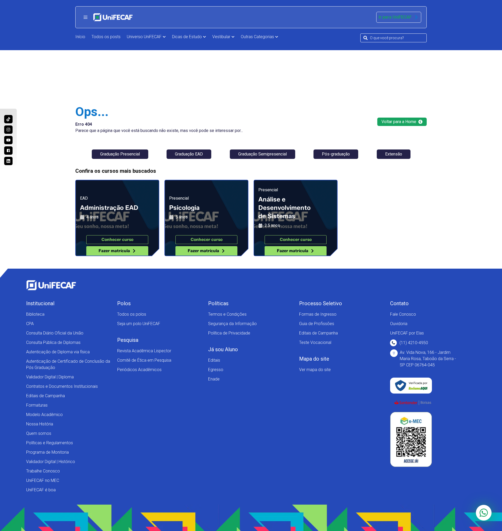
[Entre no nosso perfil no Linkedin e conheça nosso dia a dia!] (8, 161)
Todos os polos (131, 314)
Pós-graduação (336, 154)
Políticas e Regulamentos (49, 442)
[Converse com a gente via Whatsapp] (484, 513)
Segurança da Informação (232, 323)
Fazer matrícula (114, 250)
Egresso (215, 369)
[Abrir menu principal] (85, 17)
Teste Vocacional (315, 342)
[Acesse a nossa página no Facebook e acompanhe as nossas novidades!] (8, 150)
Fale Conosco (403, 314)
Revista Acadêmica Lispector (144, 350)
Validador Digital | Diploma (50, 376)
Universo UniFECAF (144, 36)
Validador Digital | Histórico (50, 461)
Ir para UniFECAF (395, 17)
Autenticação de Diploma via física (58, 351)
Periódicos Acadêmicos (139, 369)
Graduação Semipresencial (262, 154)
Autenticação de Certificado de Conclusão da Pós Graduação (68, 364)
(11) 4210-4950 (414, 342)
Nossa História (39, 424)
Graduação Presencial (120, 154)
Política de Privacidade (229, 333)
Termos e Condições (227, 314)
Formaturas (37, 405)
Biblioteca (35, 314)
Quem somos (38, 433)
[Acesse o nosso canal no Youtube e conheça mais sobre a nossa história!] (8, 140)
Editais (214, 360)
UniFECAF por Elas (407, 333)
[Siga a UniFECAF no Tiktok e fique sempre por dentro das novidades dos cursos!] (8, 119)
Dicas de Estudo (187, 36)
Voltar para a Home (398, 121)
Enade (214, 379)
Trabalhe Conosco (43, 471)
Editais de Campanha (45, 395)
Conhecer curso (117, 239)
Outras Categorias (257, 36)
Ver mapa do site (315, 369)
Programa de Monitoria (47, 452)
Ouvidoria (398, 323)
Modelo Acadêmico (44, 414)
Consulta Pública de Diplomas (53, 342)
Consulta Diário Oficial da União (54, 333)
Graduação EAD (189, 154)
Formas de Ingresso (317, 314)
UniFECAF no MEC (42, 480)
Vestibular (221, 36)
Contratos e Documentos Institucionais (62, 386)
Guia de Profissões (316, 323)
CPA (30, 323)
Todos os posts (106, 36)
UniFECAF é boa (41, 489)
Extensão (393, 154)
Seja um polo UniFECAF (138, 323)
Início (80, 36)
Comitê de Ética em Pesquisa (144, 360)
